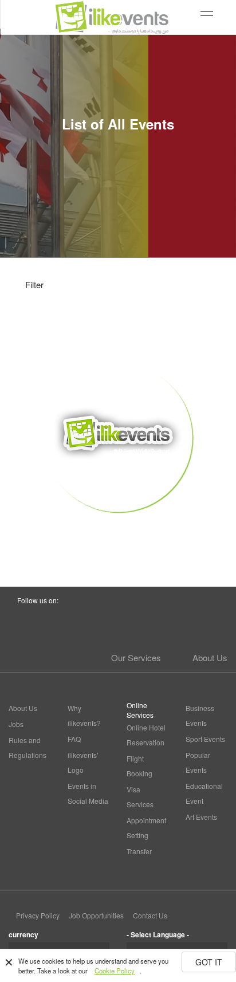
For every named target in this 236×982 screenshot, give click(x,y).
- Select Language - (158, 934)
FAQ (74, 739)
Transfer (139, 851)
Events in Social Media (88, 793)
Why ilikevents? (84, 715)
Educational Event (204, 793)
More (118, 532)
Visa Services (140, 796)
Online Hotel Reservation (146, 734)
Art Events (201, 817)
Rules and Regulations (27, 747)
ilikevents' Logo (83, 762)
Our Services (136, 657)
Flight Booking (139, 765)
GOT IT (208, 962)
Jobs (16, 724)
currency (23, 934)
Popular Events (198, 762)
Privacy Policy (38, 915)
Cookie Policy (115, 970)
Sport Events (205, 739)
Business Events (200, 715)
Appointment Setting (146, 827)
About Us (209, 657)
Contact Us (150, 915)
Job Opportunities (96, 915)
